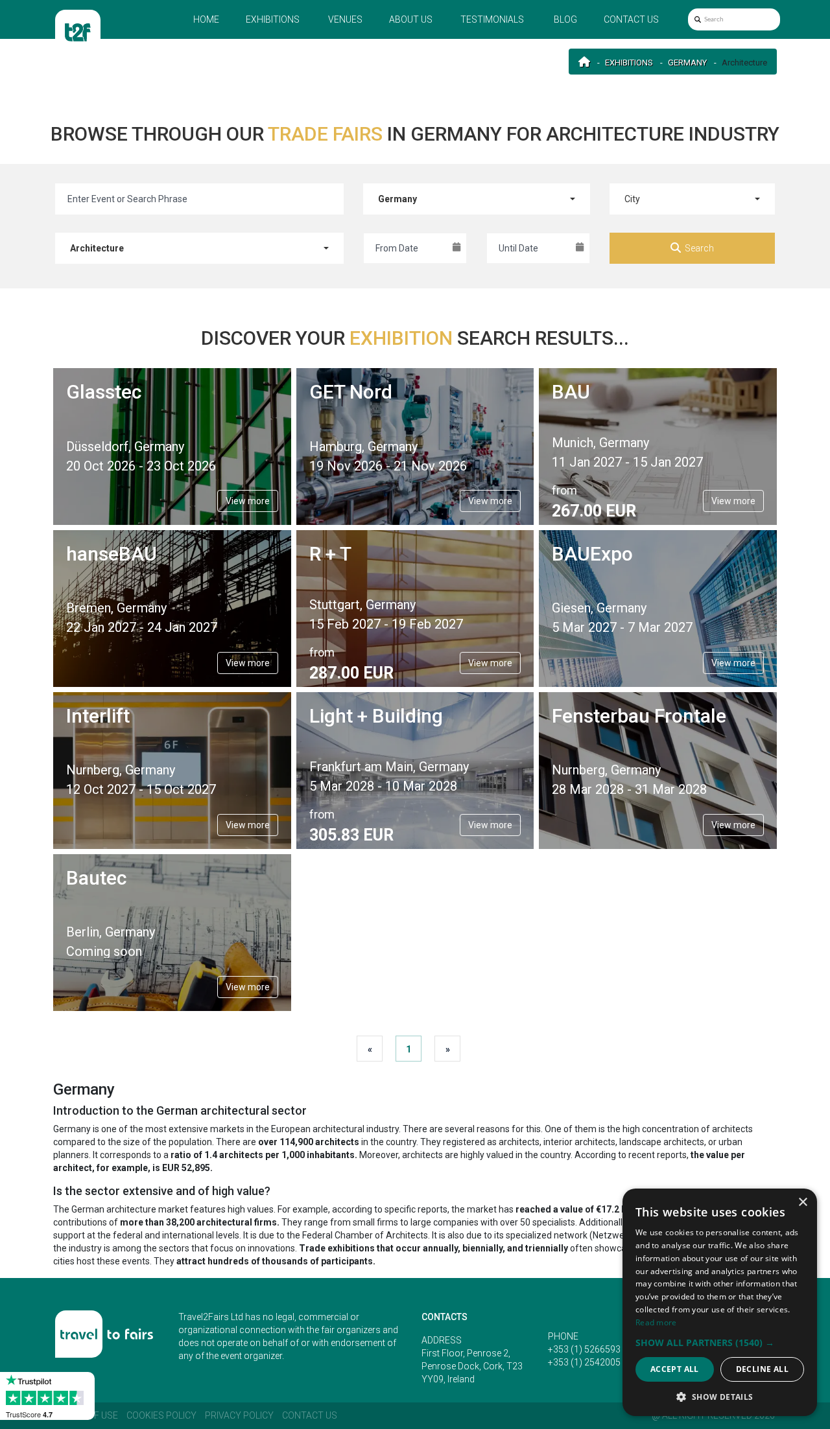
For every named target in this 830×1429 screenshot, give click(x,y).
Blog (565, 19)
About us (411, 19)
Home (206, 19)
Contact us (631, 19)
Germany (687, 62)
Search (699, 248)
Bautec (96, 877)
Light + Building (376, 715)
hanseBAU (111, 553)
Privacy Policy (239, 1415)
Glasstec (103, 391)
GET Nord (350, 391)
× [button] (802, 1202)
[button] (719, 1342)
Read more (656, 1322)
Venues (345, 19)
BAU (571, 391)
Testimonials (492, 19)
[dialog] (719, 1302)
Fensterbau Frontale (639, 715)
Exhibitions (273, 19)
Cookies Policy (161, 1415)
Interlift (98, 715)
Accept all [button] (674, 1369)
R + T (330, 553)
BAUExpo (592, 553)
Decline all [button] (762, 1369)
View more (248, 501)
